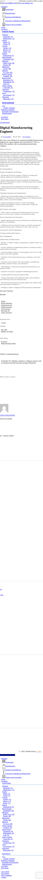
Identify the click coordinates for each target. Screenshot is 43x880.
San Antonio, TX (9, 846)
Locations (4, 781)
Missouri (5, 822)
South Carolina (7, 837)
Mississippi (5, 818)
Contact (3, 877)
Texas (4, 845)
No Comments (26, 137)
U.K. (3, 857)
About (3, 779)
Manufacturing (7, 864)
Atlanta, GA (7, 799)
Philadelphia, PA (8, 833)
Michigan (5, 812)
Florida (4, 792)
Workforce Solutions (8, 860)
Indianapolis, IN (8, 807)
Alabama (5, 786)
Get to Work (5, 872)
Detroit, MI (7, 816)
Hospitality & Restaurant (10, 862)
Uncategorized (5, 122)
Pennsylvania (6, 829)
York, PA (6, 835)
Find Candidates (6, 875)
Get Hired (4, 866)
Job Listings (5, 873)
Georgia (4, 797)
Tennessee (5, 841)
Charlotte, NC (7, 828)
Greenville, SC (8, 839)
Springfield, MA (8, 811)
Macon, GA (7, 801)
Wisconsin (5, 848)
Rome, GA (6, 803)
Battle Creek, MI (8, 814)
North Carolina (7, 826)
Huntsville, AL (8, 788)
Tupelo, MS (7, 820)
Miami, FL (6, 794)
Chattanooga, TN (9, 843)
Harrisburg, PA (8, 831)
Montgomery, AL (9, 790)
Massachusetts (6, 809)
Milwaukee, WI (8, 850)
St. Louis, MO (8, 824)
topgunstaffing (7, 137)
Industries (4, 758)
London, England (9, 859)
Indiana (4, 805)
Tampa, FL (6, 795)
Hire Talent (4, 868)
